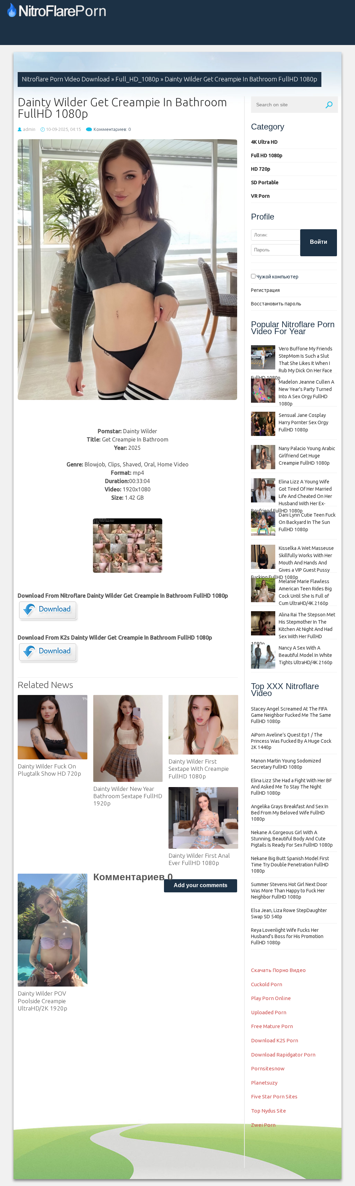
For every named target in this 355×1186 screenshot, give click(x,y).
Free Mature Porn (272, 1026)
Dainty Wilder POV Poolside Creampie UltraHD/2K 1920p (42, 1000)
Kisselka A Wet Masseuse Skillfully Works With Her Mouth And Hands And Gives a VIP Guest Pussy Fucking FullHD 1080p (292, 562)
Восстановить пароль (276, 303)
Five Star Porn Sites (274, 1096)
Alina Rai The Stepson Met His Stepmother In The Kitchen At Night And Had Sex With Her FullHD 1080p (293, 629)
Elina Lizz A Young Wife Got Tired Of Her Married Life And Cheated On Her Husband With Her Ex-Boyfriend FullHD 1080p (291, 496)
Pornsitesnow (268, 1068)
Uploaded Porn (268, 1012)
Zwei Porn (263, 1125)
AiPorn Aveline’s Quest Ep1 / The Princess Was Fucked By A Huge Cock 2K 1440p (291, 741)
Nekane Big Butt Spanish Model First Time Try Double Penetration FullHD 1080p (290, 865)
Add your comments (200, 885)
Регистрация (265, 290)
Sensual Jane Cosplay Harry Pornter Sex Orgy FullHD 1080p (303, 422)
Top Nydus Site (268, 1111)
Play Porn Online (271, 998)
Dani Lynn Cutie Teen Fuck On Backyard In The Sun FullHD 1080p (307, 522)
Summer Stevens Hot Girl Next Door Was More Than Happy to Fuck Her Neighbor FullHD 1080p (289, 891)
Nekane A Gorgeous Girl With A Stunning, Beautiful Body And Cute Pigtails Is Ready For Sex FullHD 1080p (292, 839)
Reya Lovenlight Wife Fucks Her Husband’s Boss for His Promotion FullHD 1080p (287, 936)
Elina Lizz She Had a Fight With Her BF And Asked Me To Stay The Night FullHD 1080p (291, 787)
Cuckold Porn (266, 984)
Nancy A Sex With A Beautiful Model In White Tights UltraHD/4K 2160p (305, 655)
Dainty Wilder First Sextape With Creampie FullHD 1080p (198, 768)
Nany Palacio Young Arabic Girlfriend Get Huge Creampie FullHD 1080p (307, 456)
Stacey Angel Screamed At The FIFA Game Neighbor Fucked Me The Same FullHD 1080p (291, 715)
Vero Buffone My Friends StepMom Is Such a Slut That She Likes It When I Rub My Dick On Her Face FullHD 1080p (291, 363)
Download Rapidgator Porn (283, 1055)
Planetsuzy (264, 1083)
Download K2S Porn (274, 1040)
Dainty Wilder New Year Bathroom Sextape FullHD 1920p (127, 796)
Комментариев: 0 (112, 129)
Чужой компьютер (277, 276)
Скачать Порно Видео (278, 970)
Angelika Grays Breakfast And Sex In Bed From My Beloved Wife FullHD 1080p (289, 813)
